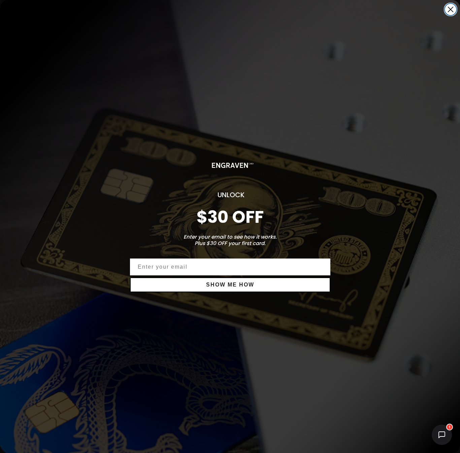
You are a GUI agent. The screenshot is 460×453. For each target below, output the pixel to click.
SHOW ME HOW (230, 285)
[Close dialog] (451, 9)
